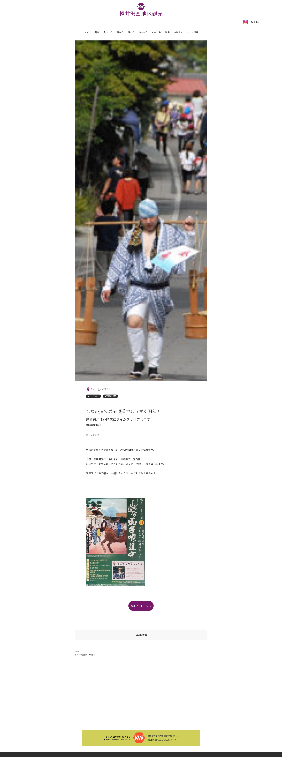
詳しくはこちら (141, 606)
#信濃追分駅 (110, 396)
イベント (156, 32)
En (257, 22)
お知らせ (178, 32)
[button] (192, 32)
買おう (120, 32)
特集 (167, 32)
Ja (252, 22)
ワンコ (87, 32)
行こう (131, 32)
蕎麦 (97, 32)
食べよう (108, 32)
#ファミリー (93, 396)
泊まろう (143, 32)
